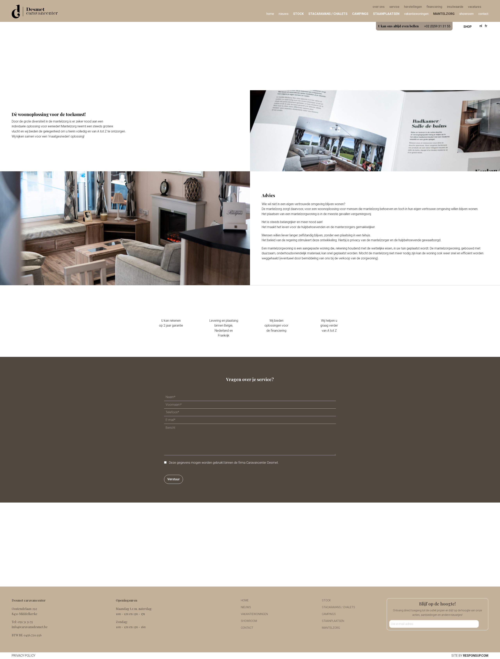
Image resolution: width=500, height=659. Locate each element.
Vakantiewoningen (416, 14)
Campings (360, 14)
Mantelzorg (443, 14)
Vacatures (474, 7)
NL (480, 26)
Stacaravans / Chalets (327, 14)
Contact (483, 14)
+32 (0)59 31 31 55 (414, 26)
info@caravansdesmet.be (29, 627)
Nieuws (283, 14)
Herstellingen (413, 7)
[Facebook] (434, 636)
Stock (298, 14)
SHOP (467, 27)
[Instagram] (441, 636)
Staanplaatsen (386, 14)
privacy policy (23, 655)
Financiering (434, 7)
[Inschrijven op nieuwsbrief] (482, 624)
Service (394, 7)
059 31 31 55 (25, 622)
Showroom (466, 14)
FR (486, 26)
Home (270, 14)
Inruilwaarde (455, 7)
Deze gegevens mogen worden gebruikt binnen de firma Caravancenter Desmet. (224, 462)
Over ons (379, 7)
